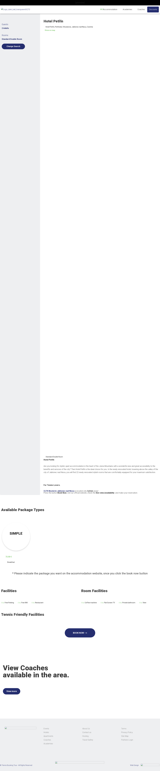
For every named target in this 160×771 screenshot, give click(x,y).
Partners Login (127, 740)
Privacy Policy (127, 732)
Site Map (124, 736)
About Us (86, 729)
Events (46, 729)
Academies (127, 9)
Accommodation (110, 9)
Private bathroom (128, 603)
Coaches (141, 9)
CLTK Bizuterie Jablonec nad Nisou (59, 491)
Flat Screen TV (109, 603)
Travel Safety (87, 740)
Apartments (48, 736)
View (144, 603)
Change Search (13, 46)
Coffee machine (91, 603)
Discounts (153, 9)
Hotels (46, 732)
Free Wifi (24, 603)
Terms (123, 729)
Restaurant (39, 603)
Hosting (85, 736)
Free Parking (9, 603)
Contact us (86, 732)
